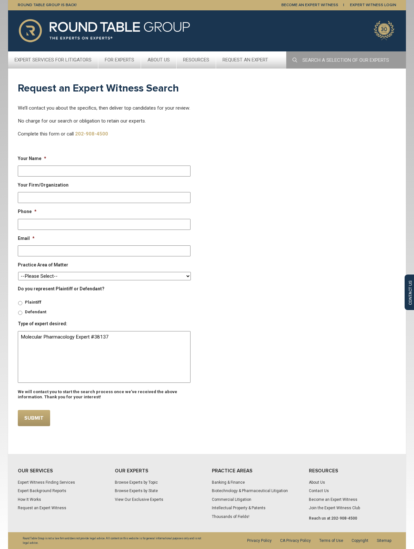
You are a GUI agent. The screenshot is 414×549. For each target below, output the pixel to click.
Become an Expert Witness (333, 499)
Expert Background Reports (42, 491)
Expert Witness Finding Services (46, 482)
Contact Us (319, 491)
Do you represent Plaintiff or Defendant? (61, 288)
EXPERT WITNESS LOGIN (373, 5)
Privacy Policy (259, 540)
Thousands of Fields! (230, 516)
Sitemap (384, 540)
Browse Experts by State (136, 491)
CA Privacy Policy (295, 540)
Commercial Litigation (231, 499)
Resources (196, 60)
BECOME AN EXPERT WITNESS (309, 5)
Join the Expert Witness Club (334, 508)
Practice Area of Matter (43, 264)
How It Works (29, 499)
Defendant (35, 311)
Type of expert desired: (42, 323)
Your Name (32, 158)
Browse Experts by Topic (136, 482)
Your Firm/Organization (43, 185)
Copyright (360, 540)
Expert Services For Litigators (53, 60)
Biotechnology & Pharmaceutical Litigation (250, 491)
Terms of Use (331, 540)
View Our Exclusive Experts (139, 499)
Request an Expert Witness (42, 508)
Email (26, 238)
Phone (27, 211)
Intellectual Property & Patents (239, 508)
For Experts (119, 60)
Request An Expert (245, 60)
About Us (158, 60)
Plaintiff (33, 302)
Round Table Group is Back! (47, 5)
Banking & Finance (228, 482)
